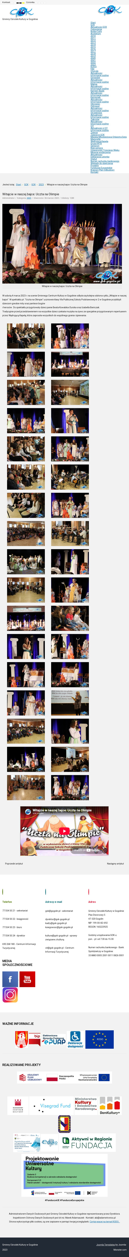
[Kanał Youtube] (27, 979)
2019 (93, 55)
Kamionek (96, 97)
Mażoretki (96, 139)
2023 (93, 64)
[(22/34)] (70, 618)
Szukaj (124, 2)
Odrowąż (95, 106)
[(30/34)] (70, 731)
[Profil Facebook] (10, 979)
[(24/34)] (70, 646)
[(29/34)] (26, 731)
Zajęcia (94, 132)
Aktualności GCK (99, 27)
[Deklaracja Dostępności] (75, 1039)
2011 (93, 38)
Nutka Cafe (96, 31)
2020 (93, 58)
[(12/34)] (70, 477)
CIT (92, 126)
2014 (93, 44)
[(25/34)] (26, 675)
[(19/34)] (26, 590)
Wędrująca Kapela (99, 141)
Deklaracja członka (100, 157)
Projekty (95, 165)
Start (93, 22)
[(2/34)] (70, 336)
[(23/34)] (26, 646)
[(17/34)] (26, 562)
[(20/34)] (70, 590)
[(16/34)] (70, 533)
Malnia (94, 84)
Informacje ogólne (100, 75)
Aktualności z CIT (99, 128)
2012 (93, 40)
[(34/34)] (70, 787)
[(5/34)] (26, 392)
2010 (93, 36)
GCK (93, 25)
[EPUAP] (54, 1039)
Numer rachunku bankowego (105, 161)
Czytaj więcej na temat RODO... (105, 1221)
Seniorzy (95, 146)
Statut (94, 159)
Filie (92, 69)
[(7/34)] (26, 421)
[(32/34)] (70, 759)
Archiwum (96, 33)
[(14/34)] (70, 505)
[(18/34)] (70, 562)
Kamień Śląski (97, 91)
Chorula (94, 71)
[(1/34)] (26, 336)
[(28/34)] (70, 703)
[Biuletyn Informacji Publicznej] (34, 1039)
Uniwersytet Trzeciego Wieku (105, 150)
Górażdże (95, 77)
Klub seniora (97, 148)
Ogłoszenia (96, 29)
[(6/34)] (70, 392)
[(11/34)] (26, 477)
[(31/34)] (26, 759)
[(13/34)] (26, 505)
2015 (93, 47)
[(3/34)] (26, 364)
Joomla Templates (105, 1244)
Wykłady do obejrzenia (102, 163)
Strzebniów (96, 113)
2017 (93, 51)
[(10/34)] (70, 449)
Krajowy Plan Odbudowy (103, 170)
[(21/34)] (26, 618)
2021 (93, 60)
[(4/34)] (70, 364)
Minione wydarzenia (101, 152)
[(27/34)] (26, 703)
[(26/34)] (70, 675)
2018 (93, 53)
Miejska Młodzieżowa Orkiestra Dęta (109, 137)
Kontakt (94, 172)
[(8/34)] (70, 421)
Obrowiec (95, 104)
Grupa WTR (96, 143)
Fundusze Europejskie (101, 168)
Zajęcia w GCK (97, 135)
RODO (94, 66)
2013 (93, 42)
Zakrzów (95, 119)
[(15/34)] (26, 533)
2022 (93, 62)
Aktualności (96, 73)
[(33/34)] (26, 787)
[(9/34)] (26, 449)
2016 (93, 49)
